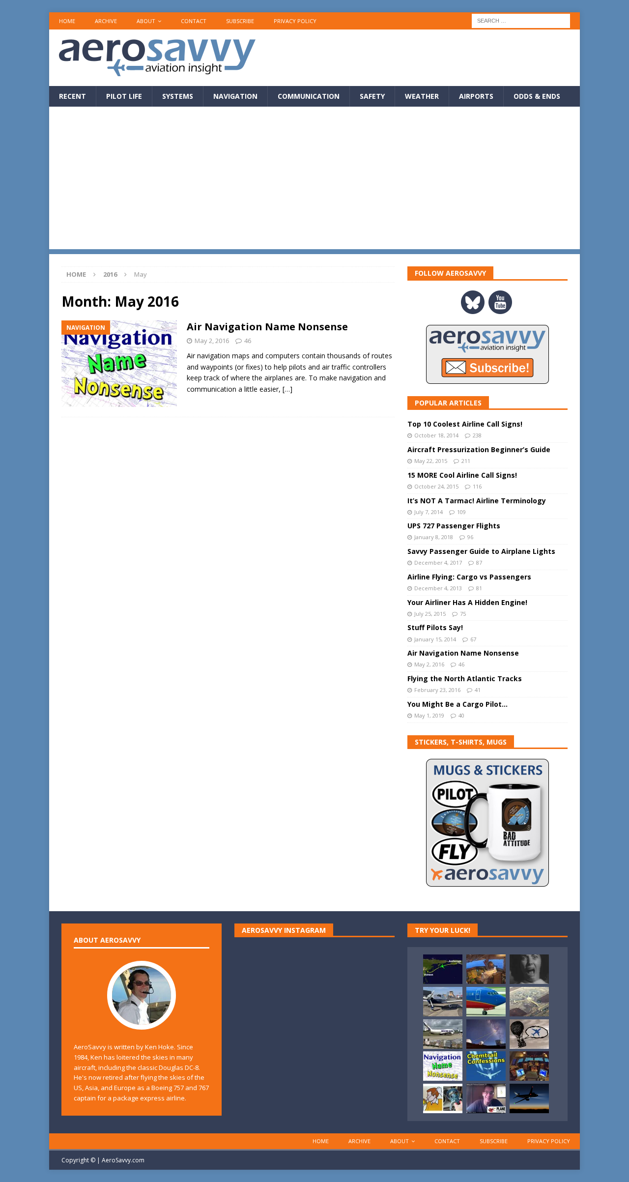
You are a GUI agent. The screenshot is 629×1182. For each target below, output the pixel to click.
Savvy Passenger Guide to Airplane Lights (481, 551)
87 (479, 562)
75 (463, 613)
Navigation (235, 96)
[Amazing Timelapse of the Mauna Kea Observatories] (486, 1034)
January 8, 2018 (433, 537)
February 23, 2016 (437, 689)
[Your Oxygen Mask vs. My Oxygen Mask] (442, 1098)
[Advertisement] (314, 180)
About (146, 21)
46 (247, 340)
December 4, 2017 (438, 562)
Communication (309, 96)
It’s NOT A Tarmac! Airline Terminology (476, 500)
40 (461, 715)
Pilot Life (124, 96)
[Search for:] (521, 20)
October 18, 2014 (436, 435)
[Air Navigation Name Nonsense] (442, 1066)
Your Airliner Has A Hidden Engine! (467, 602)
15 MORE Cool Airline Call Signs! (462, 475)
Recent (72, 96)
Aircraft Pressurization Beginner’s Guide (478, 449)
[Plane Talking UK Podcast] (486, 1098)
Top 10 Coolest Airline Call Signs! (464, 424)
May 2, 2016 (212, 340)
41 (478, 689)
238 (477, 435)
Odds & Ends (537, 96)
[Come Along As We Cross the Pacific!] (442, 969)
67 (473, 639)
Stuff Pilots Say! (435, 627)
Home (67, 21)
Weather (422, 96)
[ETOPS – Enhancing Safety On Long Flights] (486, 1001)
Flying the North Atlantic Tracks (464, 678)
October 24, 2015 (436, 486)
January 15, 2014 (435, 639)
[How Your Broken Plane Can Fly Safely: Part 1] (529, 969)
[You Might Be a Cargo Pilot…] (442, 1034)
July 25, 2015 (430, 613)
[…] (287, 389)
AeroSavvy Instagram (284, 930)
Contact (193, 21)
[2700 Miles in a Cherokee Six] (442, 1001)
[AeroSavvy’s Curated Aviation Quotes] (529, 1034)
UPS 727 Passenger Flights (453, 525)
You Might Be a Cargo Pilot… (457, 704)
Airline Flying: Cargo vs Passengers (469, 576)
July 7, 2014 (428, 512)
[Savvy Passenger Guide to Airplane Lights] (529, 1098)
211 (465, 460)
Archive (106, 21)
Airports (476, 96)
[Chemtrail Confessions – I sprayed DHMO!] (486, 1066)
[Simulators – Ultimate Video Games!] (529, 1066)
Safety (372, 96)
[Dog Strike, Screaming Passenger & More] (529, 1001)
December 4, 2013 (438, 588)
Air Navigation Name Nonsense (267, 326)
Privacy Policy (295, 21)
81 (479, 588)
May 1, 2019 (429, 715)
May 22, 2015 (430, 460)
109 (461, 512)
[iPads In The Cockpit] (486, 969)
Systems (177, 96)
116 (477, 486)
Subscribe (240, 21)
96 (470, 537)
